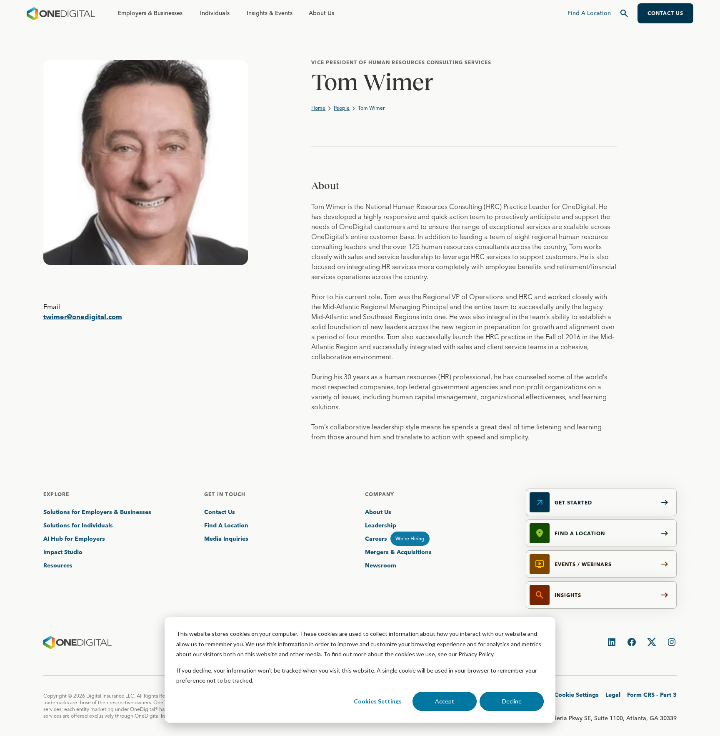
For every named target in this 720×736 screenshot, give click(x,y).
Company (379, 494)
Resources (57, 565)
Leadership (380, 525)
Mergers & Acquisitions (398, 552)
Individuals (215, 13)
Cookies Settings (378, 701)
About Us (321, 13)
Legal (612, 694)
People (342, 108)
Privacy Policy (475, 654)
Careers (376, 538)
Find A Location (226, 525)
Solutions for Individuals (78, 525)
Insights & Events (269, 13)
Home (318, 108)
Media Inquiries (226, 538)
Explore (56, 494)
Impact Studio (62, 552)
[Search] (624, 13)
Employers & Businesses (150, 13)
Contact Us (219, 512)
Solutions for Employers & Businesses (97, 512)
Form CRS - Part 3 (652, 694)
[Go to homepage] (61, 13)
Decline (512, 701)
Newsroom (380, 565)
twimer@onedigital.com (82, 317)
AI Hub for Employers (75, 538)
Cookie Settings (576, 694)
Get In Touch (224, 494)
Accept (444, 701)
